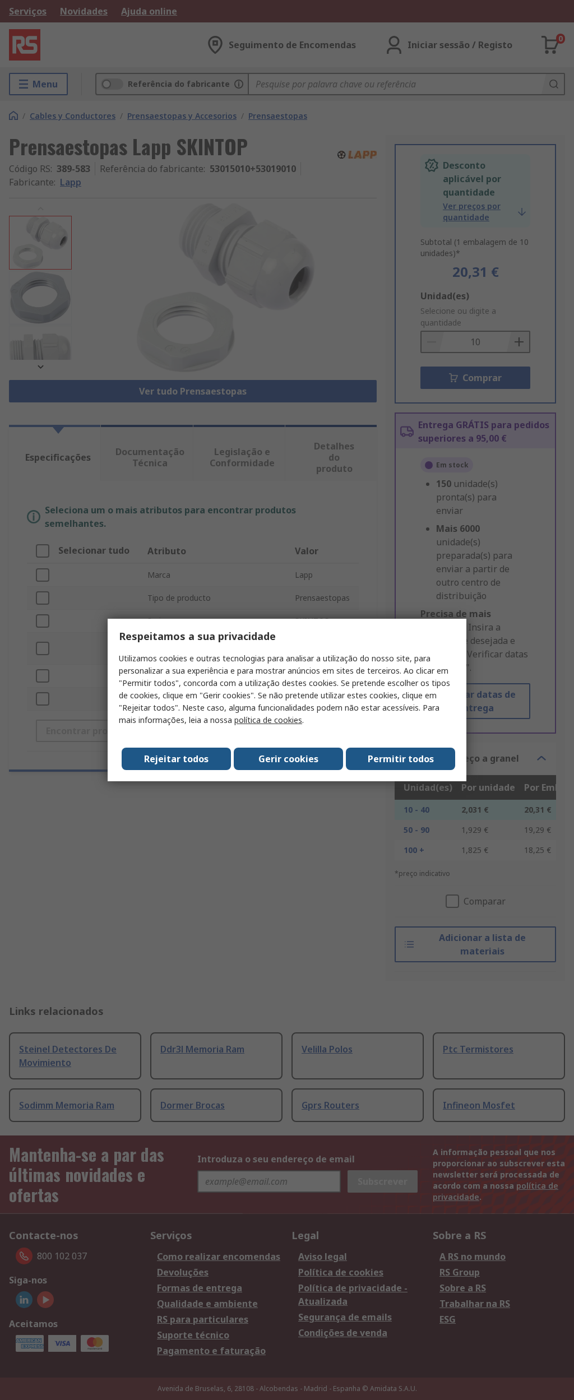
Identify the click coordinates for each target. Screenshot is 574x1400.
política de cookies (268, 720)
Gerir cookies (288, 759)
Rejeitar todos (176, 759)
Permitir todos (401, 759)
